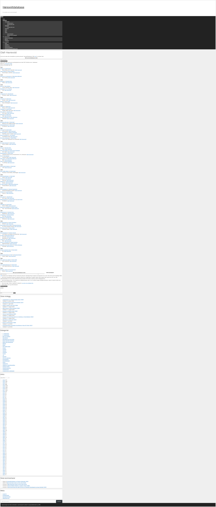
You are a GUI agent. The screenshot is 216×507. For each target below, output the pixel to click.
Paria (1, 161)
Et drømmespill (3, 222)
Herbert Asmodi (12, 232)
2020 (4, 385)
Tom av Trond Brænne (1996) (9, 314)
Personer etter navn (10, 27)
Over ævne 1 (3, 158)
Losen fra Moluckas (4, 117)
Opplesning (5, 363)
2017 (4, 390)
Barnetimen (5, 338)
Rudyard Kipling (10, 214)
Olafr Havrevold (18, 70)
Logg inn (5, 494)
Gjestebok (7, 44)
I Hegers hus (3, 93)
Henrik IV (2, 191)
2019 (4, 387)
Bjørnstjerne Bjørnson (17, 76)
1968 (4, 454)
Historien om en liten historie (6, 245)
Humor (4, 353)
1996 (4, 418)
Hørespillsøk (7, 21)
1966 (4, 456)
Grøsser (4, 350)
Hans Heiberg (7, 86)
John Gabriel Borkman (5, 264)
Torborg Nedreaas (9, 181)
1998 (4, 415)
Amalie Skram (8, 68)
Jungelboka (2, 214)
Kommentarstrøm (6, 496)
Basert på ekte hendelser (8, 340)
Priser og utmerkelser (9, 37)
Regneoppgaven (3, 199)
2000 (4, 413)
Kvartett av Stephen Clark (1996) (10, 311)
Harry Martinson (13, 117)
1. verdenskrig (6, 333)
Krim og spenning (7, 358)
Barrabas (2, 81)
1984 (4, 434)
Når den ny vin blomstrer (5, 76)
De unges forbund (4, 142)
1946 (4, 473)
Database (5, 20)
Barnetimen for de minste (8, 339)
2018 (4, 388)
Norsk (4, 362)
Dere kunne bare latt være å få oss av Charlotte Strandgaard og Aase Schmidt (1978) (27, 487)
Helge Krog (8, 98)
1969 (4, 453)
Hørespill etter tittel (10, 24)
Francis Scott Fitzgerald (15, 150)
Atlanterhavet (3, 212)
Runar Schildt (11, 227)
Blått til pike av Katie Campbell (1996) (11, 308)
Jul (3, 355)
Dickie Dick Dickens (4, 254)
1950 (4, 470)
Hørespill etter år (10, 23)
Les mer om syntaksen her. (27, 283)
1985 (4, 433)
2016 (4, 391)
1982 (4, 437)
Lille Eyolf (2, 129)
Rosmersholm (3, 153)
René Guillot (14, 249)
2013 (4, 394)
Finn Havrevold (12, 269)
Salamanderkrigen (4, 124)
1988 (4, 428)
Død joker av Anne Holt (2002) (9, 319)
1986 (4, 431)
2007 (4, 403)
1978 (4, 441)
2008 (4, 401)
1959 (4, 463)
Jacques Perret (12, 199)
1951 (4, 469)
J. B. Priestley (12, 135)
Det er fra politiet (4, 135)
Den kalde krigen (6, 346)
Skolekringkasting (7, 368)
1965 (4, 457)
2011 (4, 397)
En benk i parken (4, 269)
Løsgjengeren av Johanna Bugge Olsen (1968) (13, 299)
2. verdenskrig (6, 335)
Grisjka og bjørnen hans (5, 249)
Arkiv (6, 31)
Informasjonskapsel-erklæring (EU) (11, 48)
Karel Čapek (12, 124)
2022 (4, 382)
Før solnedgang (3, 189)
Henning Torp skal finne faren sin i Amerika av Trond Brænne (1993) (18, 316)
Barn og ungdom (6, 336)
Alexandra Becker (17, 254)
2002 (4, 410)
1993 (4, 423)
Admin (6, 32)
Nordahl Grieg (9, 81)
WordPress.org (6, 498)
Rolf (11, 254)
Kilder (6, 43)
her (35, 56)
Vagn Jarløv (7, 101)
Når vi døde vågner (4, 171)
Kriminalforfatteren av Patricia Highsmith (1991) (17, 481)
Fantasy (4, 349)
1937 (4, 474)
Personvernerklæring (9, 47)
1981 (4, 438)
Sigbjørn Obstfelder (13, 132)
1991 (4, 425)
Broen (1, 86)
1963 (4, 460)
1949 (4, 471)
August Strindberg (8, 161)
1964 (4, 458)
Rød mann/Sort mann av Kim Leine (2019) (16, 482)
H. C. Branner (9, 88)
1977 (4, 443)
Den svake (2, 111)
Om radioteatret (6, 36)
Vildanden (2, 109)
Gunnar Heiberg (11, 71)
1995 (4, 420)
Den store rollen (3, 227)
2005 (4, 405)
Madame (2, 181)
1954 (4, 466)
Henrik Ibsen (9, 109)
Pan (1, 155)
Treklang (2, 106)
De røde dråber (3, 132)
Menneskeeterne (3, 232)
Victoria (2, 178)
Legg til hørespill (10, 33)
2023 (4, 381)
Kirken (1, 147)
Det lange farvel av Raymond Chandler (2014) (13, 302)
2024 (4, 380)
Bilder (4, 345)
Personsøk (7, 25)
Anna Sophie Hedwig (4, 166)
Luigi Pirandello (9, 191)
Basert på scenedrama (8, 342)
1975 (4, 446)
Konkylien (2, 114)
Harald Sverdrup (13, 242)
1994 (4, 421)
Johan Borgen (10, 93)
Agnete (1, 68)
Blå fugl (6, 39)
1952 (4, 467)
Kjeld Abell (12, 122)
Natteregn (2, 88)
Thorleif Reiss (13, 137)
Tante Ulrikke (3, 71)
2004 (4, 407)
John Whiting (8, 239)
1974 (4, 447)
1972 (4, 450)
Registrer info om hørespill (12, 35)
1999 (4, 414)
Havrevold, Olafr (8, 63)
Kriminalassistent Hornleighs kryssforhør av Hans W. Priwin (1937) (17, 325)
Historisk (5, 352)
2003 (4, 408)
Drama (4, 348)
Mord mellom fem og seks (6, 225)
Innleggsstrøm (6, 495)
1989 (4, 427)
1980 (4, 440)
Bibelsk (4, 343)
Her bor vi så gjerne (4, 242)
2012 (4, 395)
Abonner (59, 501)
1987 (4, 430)
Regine (1, 101)
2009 (4, 400)
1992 (4, 424)
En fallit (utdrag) (3, 184)
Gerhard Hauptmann (13, 189)
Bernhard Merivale (17, 225)
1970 (4, 451)
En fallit (2, 235)
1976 (4, 444)
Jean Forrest (19, 199)
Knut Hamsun (6, 155)
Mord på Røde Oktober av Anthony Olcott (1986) (19, 485)
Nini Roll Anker (8, 147)
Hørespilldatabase (13, 7)
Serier (6, 29)
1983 (4, 436)
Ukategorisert (6, 369)
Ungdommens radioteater (8, 371)
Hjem (4, 19)
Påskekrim (7, 40)
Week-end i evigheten (5, 207)
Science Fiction (6, 366)
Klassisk (4, 356)
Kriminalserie (5, 359)
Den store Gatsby (4, 150)
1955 (4, 464)
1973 (4, 448)
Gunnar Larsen (14, 207)
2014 (4, 393)
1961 (4, 461)
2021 (4, 384)
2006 (4, 404)
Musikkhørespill (6, 360)
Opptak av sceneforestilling (9, 365)
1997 (4, 417)
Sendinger (7, 28)
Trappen (2, 239)
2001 (4, 411)
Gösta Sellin (14, 259)
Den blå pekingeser (4, 176)
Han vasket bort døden (5, 259)
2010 (4, 398)
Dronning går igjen (4, 122)
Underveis (2, 98)
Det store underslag (4, 137)
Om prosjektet (6, 42)
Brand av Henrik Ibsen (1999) (9, 322)
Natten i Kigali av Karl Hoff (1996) (10, 305)
